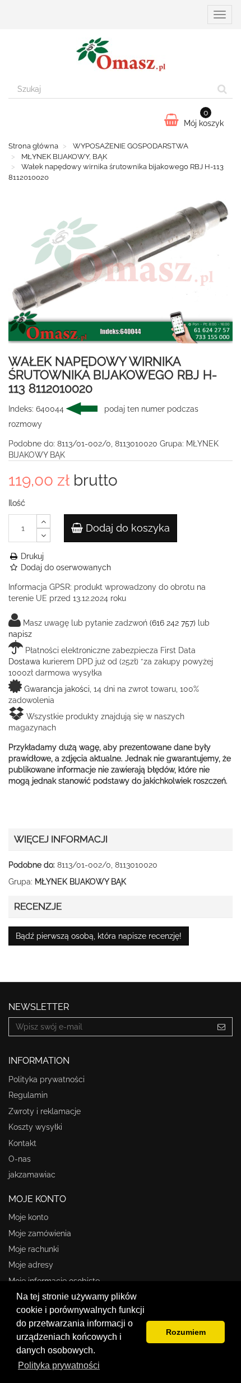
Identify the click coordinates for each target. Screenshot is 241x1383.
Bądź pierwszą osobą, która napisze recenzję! (99, 936)
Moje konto (28, 1217)
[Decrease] (43, 535)
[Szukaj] (222, 89)
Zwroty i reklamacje (44, 1111)
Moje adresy (30, 1264)
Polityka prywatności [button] (59, 1365)
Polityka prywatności (46, 1079)
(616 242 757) (173, 622)
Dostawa (24, 661)
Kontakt (22, 1143)
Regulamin (28, 1095)
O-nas (19, 1158)
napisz (20, 634)
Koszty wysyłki (35, 1127)
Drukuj (31, 556)
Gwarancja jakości (57, 688)
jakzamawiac (31, 1174)
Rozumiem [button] (186, 1332)
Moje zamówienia (39, 1233)
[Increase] (43, 521)
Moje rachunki (33, 1249)
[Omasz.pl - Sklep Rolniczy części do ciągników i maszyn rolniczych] (120, 54)
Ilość (16, 503)
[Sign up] (222, 1026)
